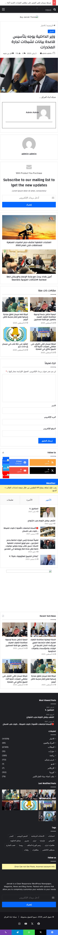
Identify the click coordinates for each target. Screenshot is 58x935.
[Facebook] (6, 460)
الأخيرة (29, 500)
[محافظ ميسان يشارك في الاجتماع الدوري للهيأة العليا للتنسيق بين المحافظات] (10, 805)
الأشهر (48, 500)
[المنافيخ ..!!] (47, 512)
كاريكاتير (51, 768)
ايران (34, 841)
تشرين (27, 841)
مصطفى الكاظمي (48, 850)
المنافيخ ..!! (34, 508)
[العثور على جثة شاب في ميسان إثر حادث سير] (15, 334)
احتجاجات (51, 836)
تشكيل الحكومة (15, 841)
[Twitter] (6, 467)
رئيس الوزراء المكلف (34, 845)
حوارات (51, 751)
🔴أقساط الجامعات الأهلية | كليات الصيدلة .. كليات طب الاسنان (21, 529)
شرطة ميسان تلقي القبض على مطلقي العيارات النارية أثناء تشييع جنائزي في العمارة (43, 346)
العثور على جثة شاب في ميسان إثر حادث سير (15, 345)
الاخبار (43, 25)
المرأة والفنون (48, 743)
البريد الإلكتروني (50, 417)
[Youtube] (6, 475)
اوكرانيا (42, 841)
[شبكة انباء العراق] (40, 9)
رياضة (52, 755)
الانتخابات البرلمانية (37, 836)
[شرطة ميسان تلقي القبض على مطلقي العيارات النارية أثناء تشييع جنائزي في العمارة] (43, 334)
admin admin (47, 53)
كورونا (52, 772)
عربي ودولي (49, 760)
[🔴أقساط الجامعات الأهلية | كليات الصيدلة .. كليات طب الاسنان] (47, 532)
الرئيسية (50, 25)
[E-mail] (51, 126)
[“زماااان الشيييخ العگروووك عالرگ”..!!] (47, 560)
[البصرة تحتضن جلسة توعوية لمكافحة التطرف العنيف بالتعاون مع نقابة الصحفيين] (43, 304)
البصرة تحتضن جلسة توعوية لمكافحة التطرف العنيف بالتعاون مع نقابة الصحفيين (45, 317)
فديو (52, 764)
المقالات (51, 747)
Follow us (52, 858)
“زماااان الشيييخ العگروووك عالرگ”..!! (23, 556)
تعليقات (10, 500)
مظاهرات (35, 850)
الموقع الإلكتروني (49, 428)
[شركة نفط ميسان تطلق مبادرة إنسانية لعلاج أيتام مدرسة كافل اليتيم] (15, 304)
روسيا (21, 845)
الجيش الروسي (22, 836)
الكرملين (51, 841)
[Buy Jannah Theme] (29, 17)
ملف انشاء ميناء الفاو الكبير (43, 776)
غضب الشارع (10, 845)
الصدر (11, 836)
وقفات (26, 850)
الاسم (54, 405)
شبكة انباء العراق (10, 917)
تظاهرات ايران (49, 845)
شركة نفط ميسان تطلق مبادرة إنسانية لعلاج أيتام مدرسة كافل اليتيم (15, 317)
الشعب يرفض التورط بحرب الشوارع (41, 520)
